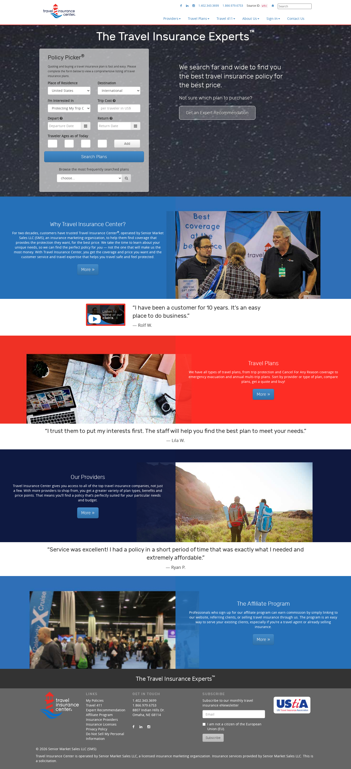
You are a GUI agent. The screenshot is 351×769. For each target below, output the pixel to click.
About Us (249, 18)
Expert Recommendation (105, 710)
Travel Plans (197, 18)
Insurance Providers (102, 719)
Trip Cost (105, 100)
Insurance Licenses (101, 724)
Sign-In (272, 18)
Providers (170, 18)
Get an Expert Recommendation (217, 112)
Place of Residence (63, 83)
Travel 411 (225, 18)
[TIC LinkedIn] (187, 5)
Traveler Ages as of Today (68, 136)
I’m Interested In (61, 100)
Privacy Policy (96, 729)
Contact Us (295, 18)
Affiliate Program (99, 714)
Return (104, 118)
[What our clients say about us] (105, 315)
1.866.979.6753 (233, 5)
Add (127, 143)
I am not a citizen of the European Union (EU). (234, 726)
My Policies (95, 700)
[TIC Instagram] (193, 5)
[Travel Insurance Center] (59, 9)
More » (88, 269)
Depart (54, 118)
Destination (107, 83)
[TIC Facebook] (181, 5)
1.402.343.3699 (208, 5)
